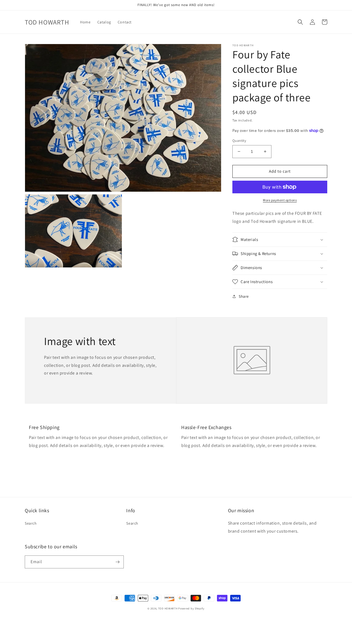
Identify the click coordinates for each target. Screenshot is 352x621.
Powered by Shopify (191, 608)
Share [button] (244, 296)
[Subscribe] (117, 561)
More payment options (280, 200)
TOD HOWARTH (168, 608)
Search (31, 523)
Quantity (239, 140)
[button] (300, 22)
